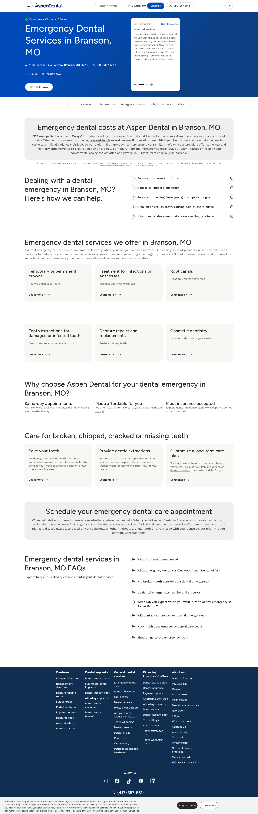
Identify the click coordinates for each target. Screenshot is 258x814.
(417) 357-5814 (182, 5)
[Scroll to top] (75, 104)
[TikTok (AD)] (129, 781)
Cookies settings (208, 805)
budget (99, 411)
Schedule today (135, 533)
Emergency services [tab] (133, 104)
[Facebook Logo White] (117, 781)
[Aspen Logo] (48, 5)
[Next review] (151, 84)
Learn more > (37, 294)
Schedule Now (39, 86)
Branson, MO (139, 5)
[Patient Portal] (229, 6)
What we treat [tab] (107, 104)
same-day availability (44, 407)
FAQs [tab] (181, 104)
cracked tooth (100, 140)
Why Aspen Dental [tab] (162, 104)
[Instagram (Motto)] (105, 781)
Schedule (156, 5)
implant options (211, 466)
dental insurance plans (190, 407)
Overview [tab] (87, 104)
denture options (180, 470)
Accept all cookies (187, 805)
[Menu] (29, 6)
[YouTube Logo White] (141, 781)
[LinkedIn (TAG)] (153, 781)
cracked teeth (57, 458)
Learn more (36, 479)
